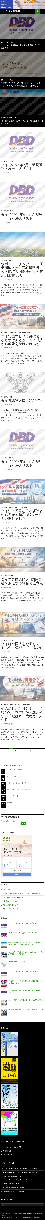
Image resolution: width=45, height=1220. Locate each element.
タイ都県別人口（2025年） (22, 400)
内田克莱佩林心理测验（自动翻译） (12, 1191)
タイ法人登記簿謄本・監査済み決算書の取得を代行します (26, 991)
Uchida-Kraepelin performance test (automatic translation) (20, 1172)
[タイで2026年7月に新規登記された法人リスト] (4, 926)
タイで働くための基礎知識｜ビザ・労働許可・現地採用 (16, 332)
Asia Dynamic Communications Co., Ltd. (25, 1213)
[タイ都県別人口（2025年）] (4, 964)
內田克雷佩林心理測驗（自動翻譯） (12, 1187)
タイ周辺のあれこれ (6, 397)
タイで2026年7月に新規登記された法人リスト (21, 167)
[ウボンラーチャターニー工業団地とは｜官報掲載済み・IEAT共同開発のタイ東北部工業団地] (4, 945)
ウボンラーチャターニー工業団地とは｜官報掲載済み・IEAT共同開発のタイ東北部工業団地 (22, 269)
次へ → (32, 751)
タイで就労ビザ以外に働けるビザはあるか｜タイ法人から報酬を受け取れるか (22, 340)
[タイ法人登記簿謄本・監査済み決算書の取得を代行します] (4, 993)
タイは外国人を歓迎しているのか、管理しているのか (22, 646)
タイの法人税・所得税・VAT (8, 117)
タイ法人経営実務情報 (7, 161)
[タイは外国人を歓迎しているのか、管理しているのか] (4, 1012)
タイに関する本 (6, 1151)
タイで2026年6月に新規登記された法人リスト (21, 216)
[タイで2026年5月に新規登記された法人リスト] (4, 974)
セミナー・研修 (6, 890)
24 (25, 751)
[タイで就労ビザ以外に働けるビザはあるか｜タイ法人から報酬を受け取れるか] (4, 955)
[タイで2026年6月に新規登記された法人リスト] (4, 935)
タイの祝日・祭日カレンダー (10, 765)
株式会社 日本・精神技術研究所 (25, 1217)
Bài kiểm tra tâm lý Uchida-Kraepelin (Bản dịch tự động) (19, 1168)
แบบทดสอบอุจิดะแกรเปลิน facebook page (14, 1184)
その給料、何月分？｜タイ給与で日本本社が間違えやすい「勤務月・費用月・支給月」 (22, 714)
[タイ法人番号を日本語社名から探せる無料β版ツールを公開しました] (4, 983)
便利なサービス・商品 (7, 42)
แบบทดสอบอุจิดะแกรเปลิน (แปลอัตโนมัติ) (14, 1180)
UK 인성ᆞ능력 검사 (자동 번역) (11, 1176)
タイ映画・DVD (6, 1155)
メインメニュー (42, 11)
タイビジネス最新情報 (10, 11)
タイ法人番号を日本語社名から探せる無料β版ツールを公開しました (22, 515)
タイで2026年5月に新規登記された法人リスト (21, 463)
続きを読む (21, 363)
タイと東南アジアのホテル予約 (11, 1147)
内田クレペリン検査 (8, 1217)
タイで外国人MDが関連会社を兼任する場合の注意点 (22, 581)
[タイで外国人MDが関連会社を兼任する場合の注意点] (4, 1003)
